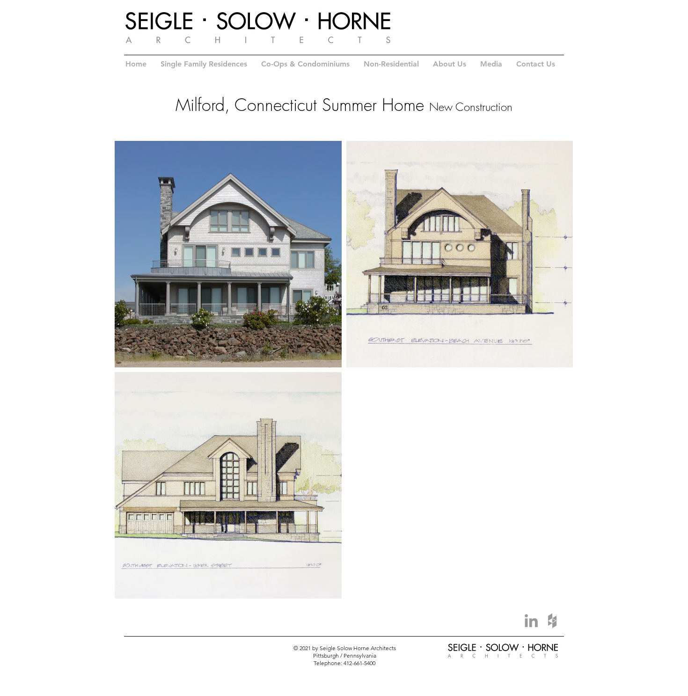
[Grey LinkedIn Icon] (531, 620)
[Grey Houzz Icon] (552, 620)
